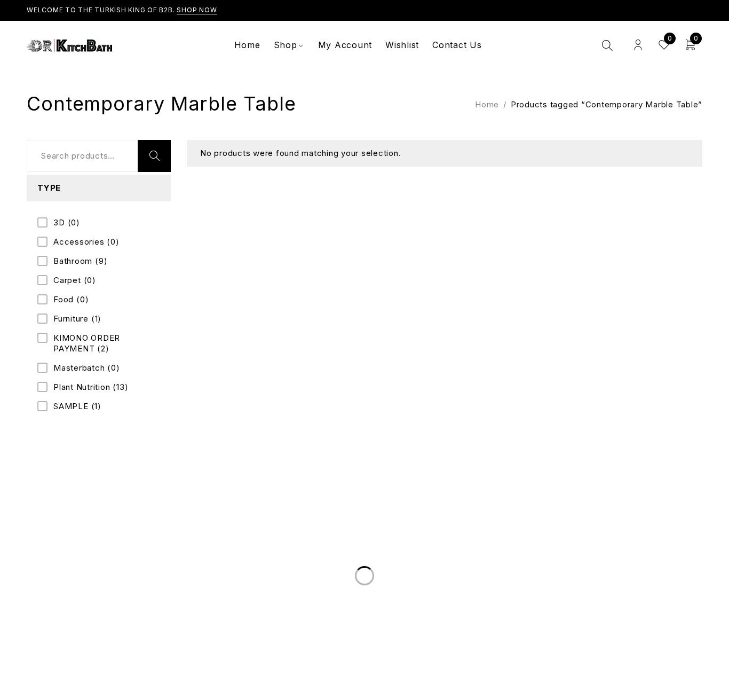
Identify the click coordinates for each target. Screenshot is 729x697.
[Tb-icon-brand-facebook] (635, 505)
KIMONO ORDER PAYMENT (86, 343)
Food (71, 299)
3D (66, 222)
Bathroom (80, 261)
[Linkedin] (655, 505)
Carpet (74, 280)
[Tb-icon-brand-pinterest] (696, 505)
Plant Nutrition (90, 387)
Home (487, 104)
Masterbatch (86, 368)
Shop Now (197, 10)
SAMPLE (77, 406)
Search (154, 156)
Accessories (86, 242)
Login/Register (638, 45)
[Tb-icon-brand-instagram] (676, 505)
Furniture (77, 319)
